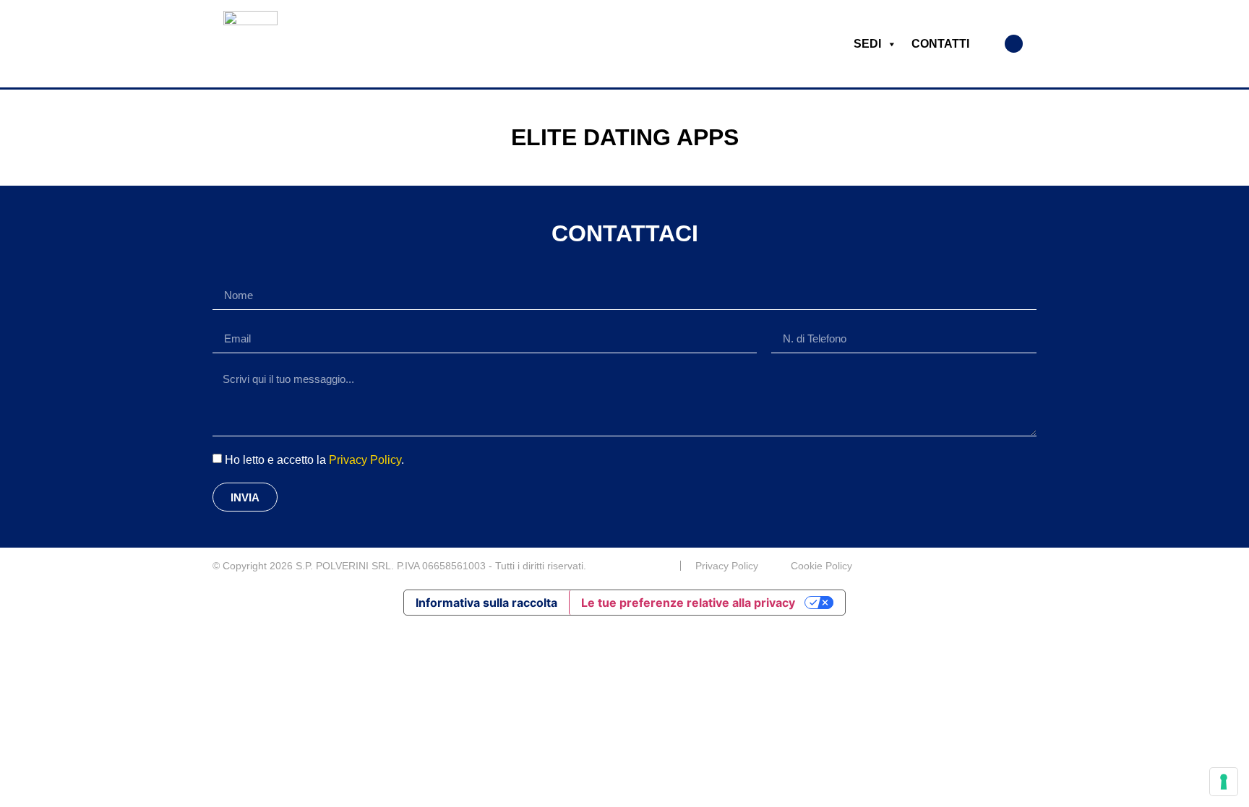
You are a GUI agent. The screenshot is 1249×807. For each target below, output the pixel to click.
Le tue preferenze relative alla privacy (688, 602)
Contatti (940, 44)
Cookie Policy (821, 565)
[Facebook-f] (1030, 565)
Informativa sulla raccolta (486, 602)
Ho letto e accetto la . (314, 460)
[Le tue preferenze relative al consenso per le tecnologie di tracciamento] (1223, 781)
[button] (1014, 44)
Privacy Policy (365, 460)
